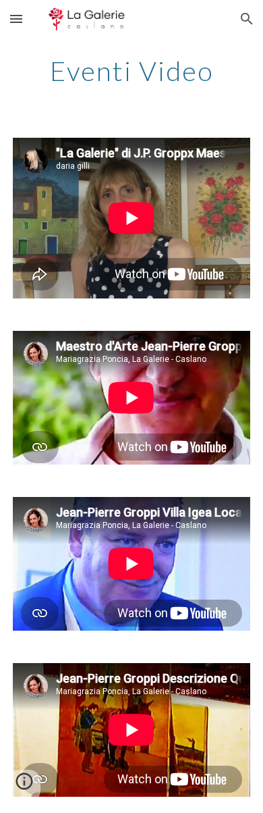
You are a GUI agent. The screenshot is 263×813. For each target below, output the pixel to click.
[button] (16, 18)
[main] (131, 71)
